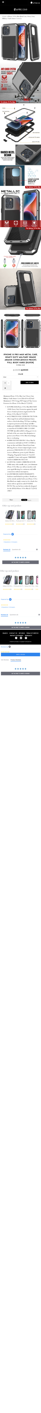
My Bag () (36, 3)
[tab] (6, 550)
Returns (22, 633)
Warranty (28, 635)
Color (20, 374)
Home (4, 16)
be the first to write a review (20, 562)
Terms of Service (32, 633)
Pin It (29, 500)
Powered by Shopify (14, 641)
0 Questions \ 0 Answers (10, 542)
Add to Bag (30, 382)
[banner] (20, 9)
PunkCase (20, 365)
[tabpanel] (20, 672)
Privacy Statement (16, 635)
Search (5, 633)
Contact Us (13, 633)
